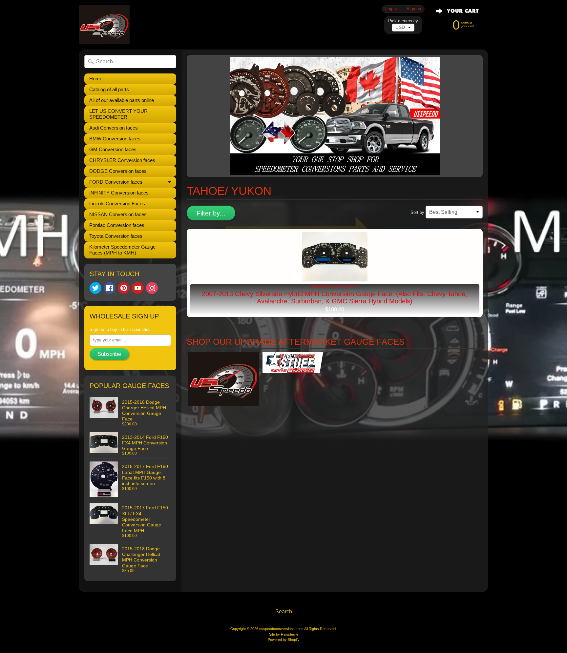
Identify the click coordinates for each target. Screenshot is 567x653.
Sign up (414, 9)
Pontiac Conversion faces (116, 225)
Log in (391, 9)
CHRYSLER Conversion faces (122, 160)
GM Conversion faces (112, 149)
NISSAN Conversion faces (118, 214)
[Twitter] (95, 288)
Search (283, 611)
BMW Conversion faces (114, 138)
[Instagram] (152, 288)
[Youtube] (138, 288)
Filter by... (211, 213)
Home (95, 78)
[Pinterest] (124, 288)
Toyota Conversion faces (115, 236)
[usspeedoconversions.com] (104, 24)
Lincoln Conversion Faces (117, 203)
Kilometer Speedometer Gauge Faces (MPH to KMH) (122, 249)
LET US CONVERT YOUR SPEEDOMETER (118, 114)
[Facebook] (110, 288)
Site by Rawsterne (283, 634)
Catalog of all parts (109, 89)
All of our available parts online (121, 100)
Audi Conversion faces (113, 128)
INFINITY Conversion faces (119, 192)
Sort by (417, 212)
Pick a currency (403, 20)
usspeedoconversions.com (281, 629)
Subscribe (109, 354)
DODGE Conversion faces (118, 171)
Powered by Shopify (284, 640)
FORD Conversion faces (115, 182)
